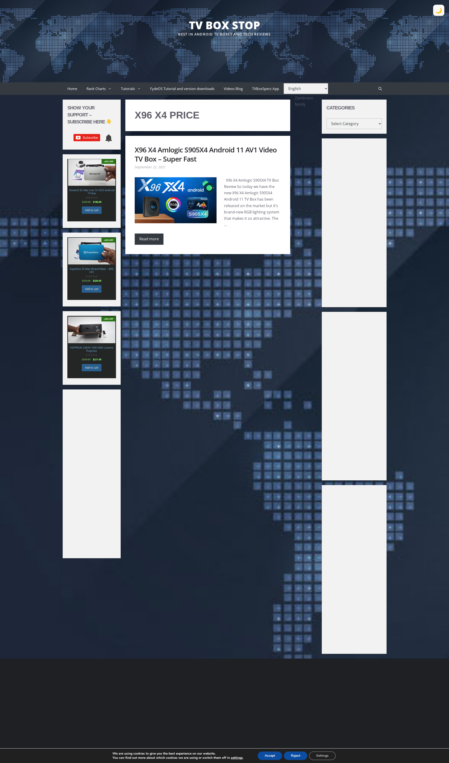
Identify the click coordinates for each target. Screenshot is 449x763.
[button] (380, 88)
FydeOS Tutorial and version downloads (182, 88)
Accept (270, 755)
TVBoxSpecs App (265, 88)
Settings (322, 755)
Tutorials (128, 88)
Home (72, 88)
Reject (295, 755)
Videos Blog (233, 88)
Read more (149, 238)
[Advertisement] (224, 51)
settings (237, 758)
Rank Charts (96, 88)
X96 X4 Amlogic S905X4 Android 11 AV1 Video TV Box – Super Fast (206, 154)
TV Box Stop (224, 25)
